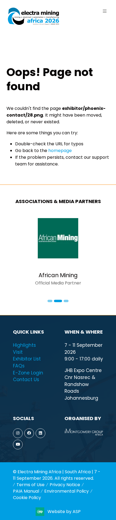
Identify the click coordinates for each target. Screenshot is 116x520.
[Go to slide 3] (58, 301)
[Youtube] (18, 444)
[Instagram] (18, 433)
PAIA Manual (26, 491)
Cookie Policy (27, 497)
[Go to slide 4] (66, 301)
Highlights (24, 345)
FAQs (19, 366)
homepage (60, 150)
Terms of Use (30, 485)
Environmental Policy (66, 491)
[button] (105, 11)
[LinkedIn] (40, 433)
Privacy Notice (65, 485)
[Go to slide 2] (49, 301)
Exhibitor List (27, 359)
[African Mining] (58, 252)
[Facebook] (29, 433)
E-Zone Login (28, 373)
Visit (18, 352)
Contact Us (26, 379)
